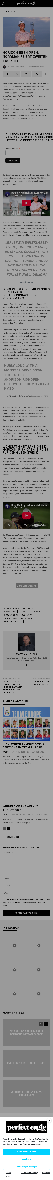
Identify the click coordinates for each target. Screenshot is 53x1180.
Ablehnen (26, 1159)
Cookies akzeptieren (26, 1151)
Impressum (46, 1173)
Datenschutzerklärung (29, 1173)
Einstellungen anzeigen (26, 1166)
